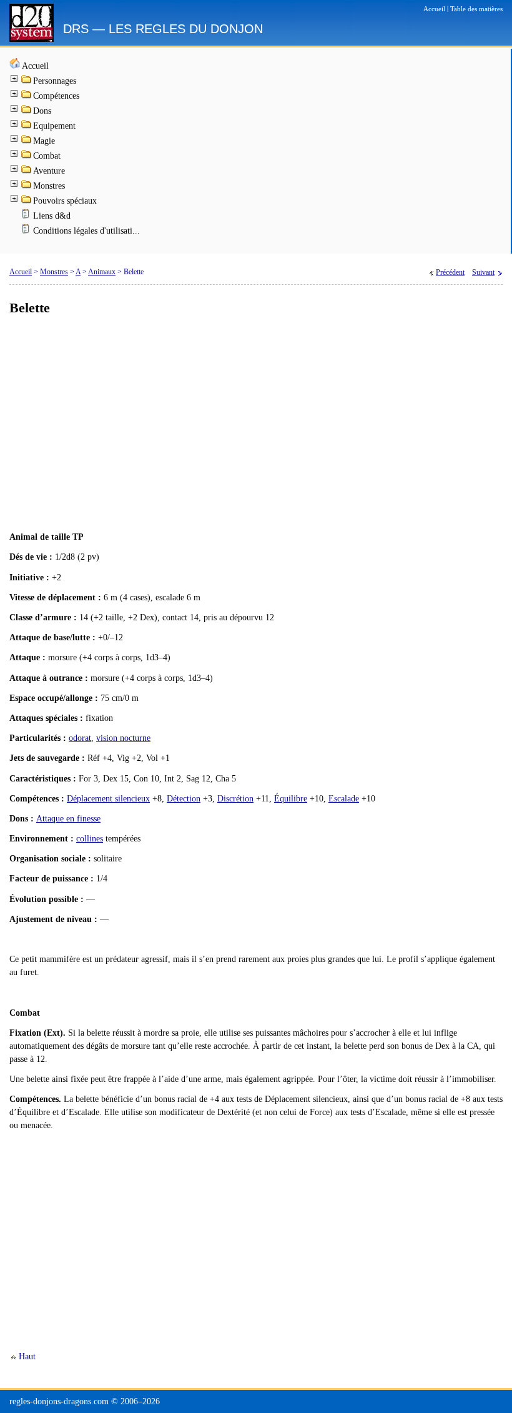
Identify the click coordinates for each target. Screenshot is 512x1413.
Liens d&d (52, 216)
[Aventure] (27, 171)
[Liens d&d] (27, 216)
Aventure (49, 171)
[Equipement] (27, 126)
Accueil (35, 66)
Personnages (54, 81)
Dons (42, 111)
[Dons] (27, 111)
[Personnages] (27, 81)
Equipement (54, 126)
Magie (44, 141)
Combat (47, 156)
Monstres (49, 186)
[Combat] (27, 156)
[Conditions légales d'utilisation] (27, 231)
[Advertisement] (256, 424)
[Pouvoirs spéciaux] (27, 201)
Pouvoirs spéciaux (65, 201)
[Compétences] (27, 96)
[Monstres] (27, 186)
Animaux (102, 271)
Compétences (56, 96)
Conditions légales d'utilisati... (86, 231)
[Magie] (27, 141)
